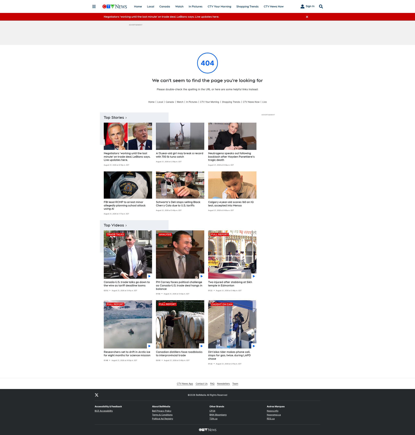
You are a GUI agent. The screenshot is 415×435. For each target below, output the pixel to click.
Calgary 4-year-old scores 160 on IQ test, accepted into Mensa (231, 204)
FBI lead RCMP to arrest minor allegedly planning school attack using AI (125, 205)
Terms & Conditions (162, 414)
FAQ (212, 383)
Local (150, 6)
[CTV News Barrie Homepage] (114, 6)
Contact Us (202, 383)
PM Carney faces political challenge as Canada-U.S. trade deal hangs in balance (179, 285)
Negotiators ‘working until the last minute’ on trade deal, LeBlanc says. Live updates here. (127, 157)
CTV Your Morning (219, 6)
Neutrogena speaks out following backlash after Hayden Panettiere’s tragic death (231, 157)
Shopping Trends (247, 6)
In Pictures (195, 6)
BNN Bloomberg (218, 414)
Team (235, 383)
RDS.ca (271, 418)
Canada (164, 6)
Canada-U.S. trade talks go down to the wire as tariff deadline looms (127, 284)
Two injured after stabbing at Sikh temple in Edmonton (230, 284)
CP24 (212, 410)
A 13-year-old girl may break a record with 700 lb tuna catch (179, 155)
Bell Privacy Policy (161, 410)
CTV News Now (274, 6)
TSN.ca (213, 418)
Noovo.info (272, 410)
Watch (179, 6)
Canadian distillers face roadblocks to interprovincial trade (179, 353)
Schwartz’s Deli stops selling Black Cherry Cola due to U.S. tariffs (178, 204)
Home (138, 6)
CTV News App (185, 383)
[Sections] (94, 6)
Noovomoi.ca (274, 414)
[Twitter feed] (97, 395)
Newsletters (223, 383)
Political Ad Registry (162, 418)
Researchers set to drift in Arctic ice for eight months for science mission (127, 353)
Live (264, 101)
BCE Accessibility (104, 410)
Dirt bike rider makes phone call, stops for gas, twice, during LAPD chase (229, 355)
